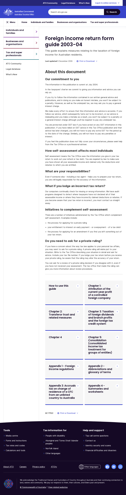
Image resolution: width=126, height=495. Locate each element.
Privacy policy (38, 466)
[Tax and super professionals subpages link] (36, 54)
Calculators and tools (15, 450)
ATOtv (54, 466)
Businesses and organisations (72, 22)
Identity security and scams (98, 445)
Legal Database (68, 3)
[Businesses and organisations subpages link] (36, 42)
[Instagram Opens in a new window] (120, 466)
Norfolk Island (52, 448)
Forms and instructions (16, 440)
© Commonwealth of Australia (33, 487)
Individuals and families (42, 22)
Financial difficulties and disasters (100, 450)
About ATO (8, 466)
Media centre (12, 435)
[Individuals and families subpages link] (36, 31)
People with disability (55, 435)
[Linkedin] (113, 466)
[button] (87, 61)
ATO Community (50, 3)
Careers (23, 466)
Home (24, 22)
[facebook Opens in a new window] (107, 466)
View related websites (58, 487)
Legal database (13, 69)
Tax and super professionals (104, 22)
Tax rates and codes (15, 445)
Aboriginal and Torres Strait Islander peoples (62, 442)
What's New (84, 3)
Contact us (90, 440)
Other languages (53, 453)
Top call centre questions (96, 435)
